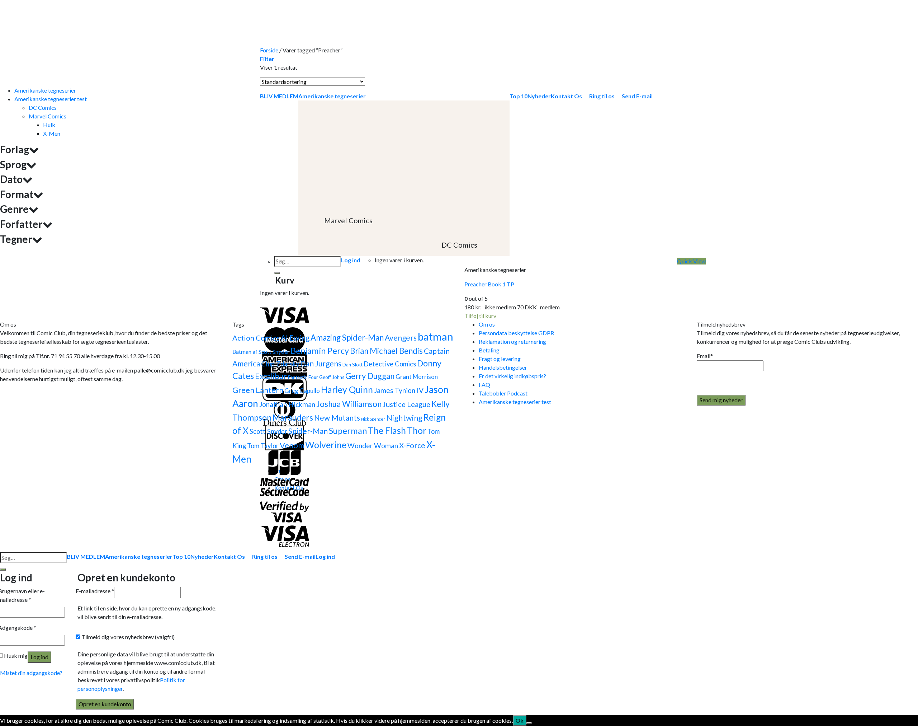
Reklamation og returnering (512, 341)
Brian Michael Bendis (386, 351)
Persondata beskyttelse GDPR (516, 332)
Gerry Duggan (369, 376)
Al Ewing (295, 337)
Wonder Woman (372, 445)
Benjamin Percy (319, 351)
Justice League (406, 404)
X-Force (412, 445)
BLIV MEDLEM (86, 556)
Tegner (16, 239)
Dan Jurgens (320, 363)
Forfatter (21, 224)
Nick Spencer (373, 419)
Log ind (39, 657)
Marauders (293, 417)
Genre (14, 209)
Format (16, 194)
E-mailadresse (95, 590)
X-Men (51, 133)
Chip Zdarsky (280, 364)
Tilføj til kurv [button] (480, 315)
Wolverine (325, 444)
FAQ (484, 384)
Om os (487, 324)
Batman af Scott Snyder (260, 351)
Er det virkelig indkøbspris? (512, 376)
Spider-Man (308, 430)
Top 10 (181, 556)
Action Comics (256, 337)
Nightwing (404, 417)
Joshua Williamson (349, 404)
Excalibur (271, 376)
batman (435, 336)
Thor (416, 430)
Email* (705, 355)
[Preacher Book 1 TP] (518, 172)
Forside (269, 50)
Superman (348, 431)
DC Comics (43, 107)
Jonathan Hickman (287, 404)
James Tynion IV (398, 390)
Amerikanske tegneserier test (50, 98)
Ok (520, 720)
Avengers (401, 337)
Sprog (13, 164)
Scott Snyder (268, 431)
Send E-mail (300, 556)
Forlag (14, 149)
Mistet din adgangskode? (31, 672)
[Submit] (3, 569)
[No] (529, 723)
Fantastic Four (303, 377)
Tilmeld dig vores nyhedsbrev (127, 636)
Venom (292, 445)
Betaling (489, 350)
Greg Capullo (302, 390)
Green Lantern (257, 390)
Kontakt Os (229, 556)
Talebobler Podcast (503, 393)
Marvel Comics (47, 116)
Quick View (691, 261)
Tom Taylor (263, 446)
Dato (11, 179)
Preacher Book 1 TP (489, 284)
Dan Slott (352, 364)
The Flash (387, 430)
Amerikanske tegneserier (45, 90)
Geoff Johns (331, 377)
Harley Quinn (347, 389)
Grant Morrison (417, 376)
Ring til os (265, 556)
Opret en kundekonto (105, 704)
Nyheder (202, 556)
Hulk (49, 124)
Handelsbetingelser (503, 367)
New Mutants (337, 417)
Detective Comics (390, 364)
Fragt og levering (500, 358)
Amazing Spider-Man (347, 337)
